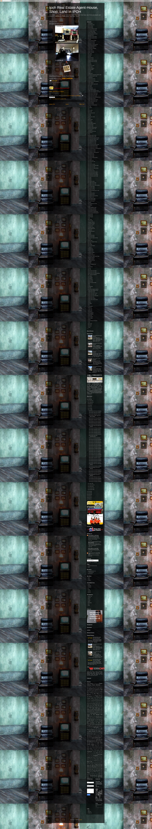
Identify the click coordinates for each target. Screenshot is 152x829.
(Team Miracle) (90, 27)
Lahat (89, 218)
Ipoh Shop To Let (91, 197)
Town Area (100, 777)
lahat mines (90, 219)
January (90, 400)
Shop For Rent (63, 98)
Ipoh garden (90, 158)
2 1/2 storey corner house (97, 686)
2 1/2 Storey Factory (91, 31)
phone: (97, 797)
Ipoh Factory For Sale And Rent (93, 152)
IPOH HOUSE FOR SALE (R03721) (95, 480)
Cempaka (89, 70)
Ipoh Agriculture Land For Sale (93, 139)
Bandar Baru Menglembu (92, 45)
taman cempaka (90, 312)
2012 (89, 399)
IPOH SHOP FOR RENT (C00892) (95, 453)
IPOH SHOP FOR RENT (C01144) (95, 419)
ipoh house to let (91, 169)
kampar (89, 206)
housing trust (90, 132)
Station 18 (89, 307)
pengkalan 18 (90, 248)
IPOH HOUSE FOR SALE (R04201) (95, 411)
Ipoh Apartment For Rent (92, 140)
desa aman (90, 86)
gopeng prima (90, 119)
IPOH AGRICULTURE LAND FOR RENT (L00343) (94, 416)
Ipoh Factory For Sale (91, 151)
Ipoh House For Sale (91, 166)
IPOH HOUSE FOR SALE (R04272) (95, 442)
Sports (89, 601)
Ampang (89, 39)
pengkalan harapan (91, 252)
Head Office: (98, 781)
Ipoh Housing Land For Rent (93, 172)
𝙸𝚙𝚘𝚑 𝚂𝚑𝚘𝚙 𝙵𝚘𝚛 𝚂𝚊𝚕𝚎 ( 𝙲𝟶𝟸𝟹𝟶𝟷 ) (94, 550)
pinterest (89, 592)
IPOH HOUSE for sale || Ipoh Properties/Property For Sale (93, 536)
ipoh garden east (91, 160)
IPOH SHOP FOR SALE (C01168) (95, 450)
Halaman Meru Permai (92, 123)
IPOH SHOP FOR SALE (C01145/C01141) (93, 436)
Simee (89, 285)
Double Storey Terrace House (93, 99)
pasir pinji (89, 243)
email (89, 589)
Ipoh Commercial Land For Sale (93, 144)
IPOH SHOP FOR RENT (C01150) (95, 431)
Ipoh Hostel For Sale (91, 161)
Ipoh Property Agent (91, 186)
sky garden (90, 303)
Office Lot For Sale (91, 236)
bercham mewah (99, 694)
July (90, 409)
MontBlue (89, 233)
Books (89, 598)
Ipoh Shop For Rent (91, 193)
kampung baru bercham (92, 208)
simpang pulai (90, 286)
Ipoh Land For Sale (91, 181)
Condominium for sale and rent (93, 81)
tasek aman (90, 323)
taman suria (90, 315)
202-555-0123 (90, 573)
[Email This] (49, 97)
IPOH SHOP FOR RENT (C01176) (95, 473)
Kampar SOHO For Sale (92, 207)
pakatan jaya (90, 240)
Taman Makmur (90, 314)
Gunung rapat (90, 122)
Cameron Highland (91, 68)
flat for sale (90, 111)
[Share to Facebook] (53, 97)
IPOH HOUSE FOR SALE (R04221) (95, 422)
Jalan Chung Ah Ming (91, 199)
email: (97, 803)
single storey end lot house (92, 293)
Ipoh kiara (89, 178)
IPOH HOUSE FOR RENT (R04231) (95, 434)
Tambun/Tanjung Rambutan (92, 320)
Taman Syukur (90, 316)
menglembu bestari (91, 231)
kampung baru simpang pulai (93, 211)
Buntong (89, 62)
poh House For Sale (91, 260)
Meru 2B (89, 232)
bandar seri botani (91, 52)
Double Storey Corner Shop (92, 94)
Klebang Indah (90, 214)
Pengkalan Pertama (91, 254)
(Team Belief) (90, 23)
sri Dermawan (90, 306)
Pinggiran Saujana (91, 258)
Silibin (89, 283)
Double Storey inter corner (92, 95)
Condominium (90, 77)
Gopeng (89, 118)
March (90, 403)
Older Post (81, 104)
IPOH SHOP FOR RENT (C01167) (95, 457)
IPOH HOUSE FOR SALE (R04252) (95, 428)
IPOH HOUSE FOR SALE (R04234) (95, 418)
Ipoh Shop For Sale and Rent (93, 195)
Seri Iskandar (90, 277)
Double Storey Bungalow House (93, 90)
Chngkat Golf (90, 73)
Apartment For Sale (91, 43)
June (90, 408)
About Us (89, 811)
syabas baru (90, 310)
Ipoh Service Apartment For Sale (93, 190)
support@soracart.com (99, 804)
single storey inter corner (92, 294)
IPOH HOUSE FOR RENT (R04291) (95, 456)
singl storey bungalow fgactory (93, 289)
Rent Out (59, 98)
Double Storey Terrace (92, 98)
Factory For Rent (91, 102)
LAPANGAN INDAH (91, 223)
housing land (94, 717)
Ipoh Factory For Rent (91, 149)
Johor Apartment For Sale (92, 203)
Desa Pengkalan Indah (92, 89)
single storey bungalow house (93, 290)
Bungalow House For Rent (92, 60)
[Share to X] (52, 97)
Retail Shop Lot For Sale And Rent (94, 273)
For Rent (89, 114)
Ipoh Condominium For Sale (92, 147)
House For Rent (90, 124)
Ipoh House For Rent (91, 164)
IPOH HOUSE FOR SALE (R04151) (95, 424)
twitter (89, 584)
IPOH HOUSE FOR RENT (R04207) (95, 470)
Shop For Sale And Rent (92, 282)
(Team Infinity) (54, 98)
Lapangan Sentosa (91, 227)
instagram (89, 586)
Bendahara (100, 693)
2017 (89, 497)
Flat (100, 710)
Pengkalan (90, 247)
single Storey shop (90, 770)
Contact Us (90, 812)
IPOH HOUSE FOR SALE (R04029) (95, 478)
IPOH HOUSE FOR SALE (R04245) (95, 421)
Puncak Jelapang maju (92, 264)
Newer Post (52, 104)
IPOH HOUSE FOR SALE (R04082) (95, 460)
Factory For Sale (91, 103)
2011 (89, 397)
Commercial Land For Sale (98, 699)
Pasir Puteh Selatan (91, 245)
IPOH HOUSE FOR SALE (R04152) (95, 471)
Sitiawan (89, 302)
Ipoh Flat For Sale (91, 156)
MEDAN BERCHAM (91, 228)
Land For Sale (90, 220)
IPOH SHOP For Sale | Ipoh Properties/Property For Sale (93, 549)
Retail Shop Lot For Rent (92, 270)
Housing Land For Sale (92, 131)
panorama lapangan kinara (92, 241)
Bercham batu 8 (90, 57)
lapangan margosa (91, 224)
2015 (89, 494)
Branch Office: (97, 790)
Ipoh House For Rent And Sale (93, 165)
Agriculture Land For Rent (92, 36)
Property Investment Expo (92, 565)
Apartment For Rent (91, 41)
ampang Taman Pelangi (92, 40)
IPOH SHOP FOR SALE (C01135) (95, 412)
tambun (89, 319)
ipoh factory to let (91, 153)
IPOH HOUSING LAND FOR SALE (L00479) (97, 638)
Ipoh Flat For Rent (91, 726)
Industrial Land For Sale (92, 136)
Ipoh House (90, 162)
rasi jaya (89, 268)
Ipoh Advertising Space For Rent (93, 137)
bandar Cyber (90, 49)
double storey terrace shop (97, 708)
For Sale (89, 115)
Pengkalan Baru (94, 756)
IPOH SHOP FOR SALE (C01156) (95, 444)
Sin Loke (89, 287)
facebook (89, 585)
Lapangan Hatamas (91, 222)
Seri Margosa (90, 278)
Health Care (90, 596)
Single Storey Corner (91, 291)
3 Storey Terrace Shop (92, 32)
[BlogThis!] (51, 97)
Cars (89, 604)
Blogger (80, 819)
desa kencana (90, 87)
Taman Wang (90, 318)
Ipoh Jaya (89, 177)
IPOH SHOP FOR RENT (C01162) (95, 432)
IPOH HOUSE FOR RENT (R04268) (95, 448)
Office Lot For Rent (91, 235)
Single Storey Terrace (91, 298)
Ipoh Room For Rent (91, 189)
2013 (89, 491)
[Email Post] (82, 95)
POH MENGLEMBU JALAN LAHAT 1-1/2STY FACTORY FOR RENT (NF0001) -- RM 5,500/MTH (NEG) (94, 544)
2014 (89, 492)
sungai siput (90, 308)
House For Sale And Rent (92, 127)
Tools (89, 605)
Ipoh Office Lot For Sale (92, 183)
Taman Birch (90, 311)
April (90, 405)
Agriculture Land (91, 35)
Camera (89, 597)
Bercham (89, 56)
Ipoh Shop (89, 191)
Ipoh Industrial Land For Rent (93, 174)
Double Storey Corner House (93, 93)
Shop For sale (90, 281)
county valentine (91, 82)
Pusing (89, 265)
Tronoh (89, 327)
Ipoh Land (88, 735)
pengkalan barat (90, 249)
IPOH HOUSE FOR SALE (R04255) (95, 445)
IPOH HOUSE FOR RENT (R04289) (95, 466)
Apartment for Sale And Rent (93, 44)
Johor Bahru (89, 745)
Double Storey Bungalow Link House (94, 91)
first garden (90, 107)
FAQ (88, 810)
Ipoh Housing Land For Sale (92, 173)
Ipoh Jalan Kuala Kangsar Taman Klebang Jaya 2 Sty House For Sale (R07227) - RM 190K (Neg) (94, 538)
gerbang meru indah (91, 116)
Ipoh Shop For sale (91, 194)
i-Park (89, 133)
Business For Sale (91, 65)
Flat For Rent (90, 110)
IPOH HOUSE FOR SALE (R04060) (95, 459)
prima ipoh (89, 261)
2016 (89, 495)
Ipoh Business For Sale (92, 143)
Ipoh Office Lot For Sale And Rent (94, 185)
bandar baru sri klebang (92, 48)
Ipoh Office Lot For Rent (92, 182)
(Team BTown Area (91, 24)
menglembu (90, 229)
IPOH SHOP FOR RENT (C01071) (95, 414)
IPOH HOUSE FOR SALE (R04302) (95, 481)
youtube (89, 590)
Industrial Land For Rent (92, 135)
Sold (88, 304)
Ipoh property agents (91, 187)
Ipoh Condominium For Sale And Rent (94, 148)
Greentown (90, 120)
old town (89, 239)
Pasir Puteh (90, 244)
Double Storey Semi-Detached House (94, 97)
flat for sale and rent (91, 112)
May (90, 406)
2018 (89, 498)
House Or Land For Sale (92, 128)
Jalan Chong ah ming (91, 198)
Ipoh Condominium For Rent (93, 145)
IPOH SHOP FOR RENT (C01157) (95, 429)
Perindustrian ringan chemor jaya (93, 256)
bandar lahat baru (91, 51)
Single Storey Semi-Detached (93, 295)
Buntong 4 (89, 64)
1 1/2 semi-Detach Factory (92, 28)
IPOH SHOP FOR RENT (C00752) (95, 441)
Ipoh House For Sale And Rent (93, 168)
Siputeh (95, 771)
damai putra (90, 85)
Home (67, 104)
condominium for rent (91, 78)
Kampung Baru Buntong (92, 210)
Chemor (89, 72)
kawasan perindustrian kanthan (93, 212)
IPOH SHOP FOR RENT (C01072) (95, 462)
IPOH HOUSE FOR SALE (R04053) (95, 439)
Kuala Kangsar (90, 216)
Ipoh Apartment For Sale (92, 141)
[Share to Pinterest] (54, 97)
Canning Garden (90, 69)
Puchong (89, 262)
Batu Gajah (90, 53)
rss (88, 588)
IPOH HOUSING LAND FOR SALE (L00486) (97, 660)
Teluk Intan (90, 324)
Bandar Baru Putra (91, 47)
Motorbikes (90, 602)
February (90, 402)
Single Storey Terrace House (93, 299)
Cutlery (89, 600)
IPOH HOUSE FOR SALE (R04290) (95, 454)
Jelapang (89, 202)
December (91, 489)
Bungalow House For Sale (92, 61)
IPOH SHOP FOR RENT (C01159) (95, 447)
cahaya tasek (90, 66)
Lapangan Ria (89, 750)
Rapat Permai (90, 266)
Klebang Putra (90, 215)
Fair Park (89, 106)
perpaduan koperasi (91, 257)
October (90, 486)
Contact (89, 580)
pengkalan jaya (90, 253)
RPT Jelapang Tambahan (92, 274)
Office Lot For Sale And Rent (93, 237)
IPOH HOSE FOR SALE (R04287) (95, 451)
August (90, 483)
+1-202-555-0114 (91, 572)
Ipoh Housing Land (91, 170)
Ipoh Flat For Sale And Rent (92, 157)
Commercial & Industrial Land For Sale (94, 74)
